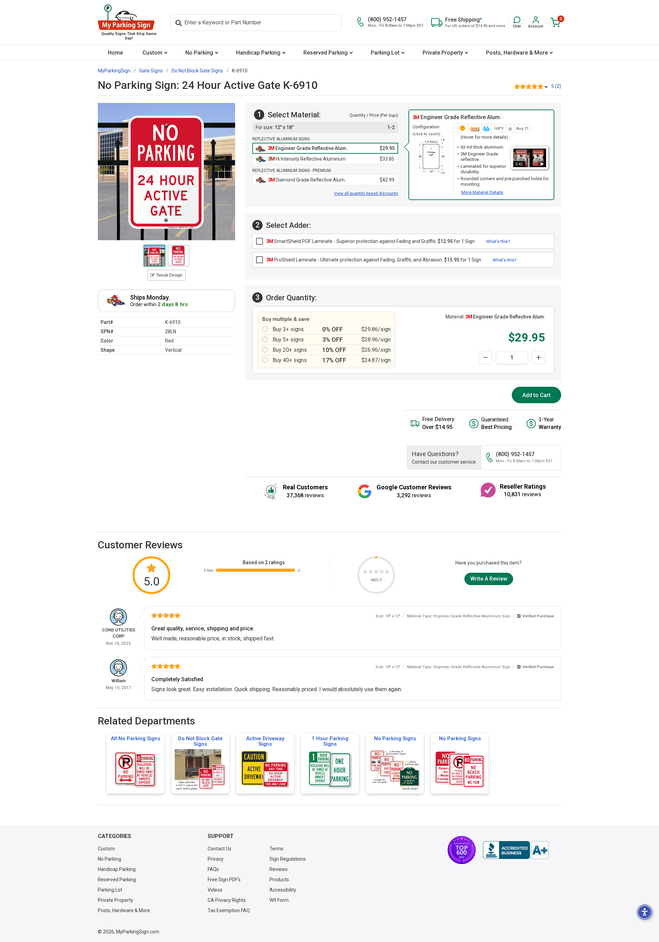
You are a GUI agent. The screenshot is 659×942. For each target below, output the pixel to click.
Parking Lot (385, 52)
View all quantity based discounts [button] (366, 193)
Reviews (278, 869)
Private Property (443, 52)
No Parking (199, 52)
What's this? (498, 241)
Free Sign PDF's (224, 879)
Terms (276, 848)
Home (115, 52)
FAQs (213, 869)
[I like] (381, 572)
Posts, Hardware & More (517, 52)
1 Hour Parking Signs (330, 741)
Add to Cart (536, 395)
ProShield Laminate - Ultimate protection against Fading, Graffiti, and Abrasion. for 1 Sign (373, 260)
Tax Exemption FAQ (229, 910)
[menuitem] (115, 52)
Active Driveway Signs (265, 741)
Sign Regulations (287, 859)
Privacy (215, 859)
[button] (516, 22)
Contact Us (219, 848)
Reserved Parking (325, 52)
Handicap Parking (258, 52)
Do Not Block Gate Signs (200, 741)
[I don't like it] (370, 572)
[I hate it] (365, 572)
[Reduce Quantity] (485, 357)
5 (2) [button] (556, 86)
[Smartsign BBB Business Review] (516, 850)
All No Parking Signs (135, 738)
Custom (152, 52)
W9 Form (279, 900)
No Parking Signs (395, 738)
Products (279, 879)
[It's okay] (376, 572)
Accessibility (282, 890)
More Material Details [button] (482, 192)
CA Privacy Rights (227, 900)
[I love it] (387, 572)
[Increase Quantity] (538, 357)
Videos (215, 890)
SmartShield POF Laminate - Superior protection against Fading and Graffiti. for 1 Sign (370, 241)
